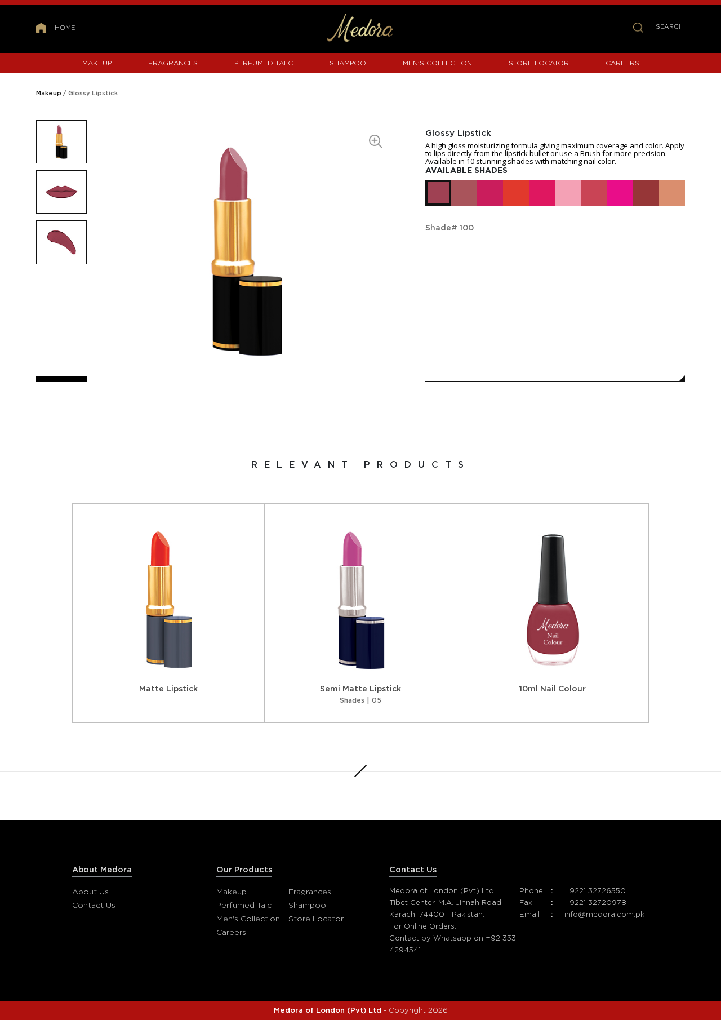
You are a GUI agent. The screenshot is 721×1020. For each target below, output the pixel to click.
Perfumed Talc (263, 63)
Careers (622, 63)
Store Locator (539, 63)
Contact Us (93, 906)
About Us (90, 892)
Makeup (97, 63)
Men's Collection (437, 63)
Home (65, 28)
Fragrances (173, 63)
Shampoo (348, 63)
